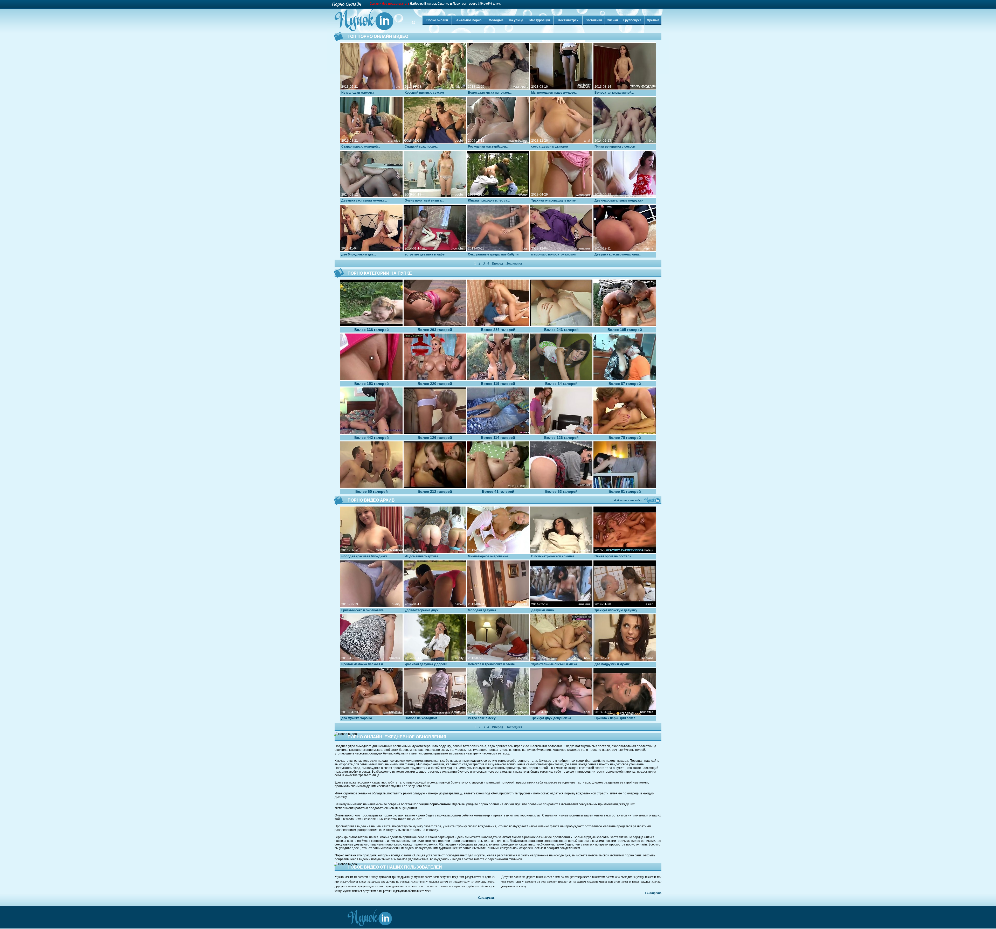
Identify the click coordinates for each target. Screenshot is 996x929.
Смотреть (486, 897)
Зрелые (653, 20)
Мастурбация (539, 20)
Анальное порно (468, 20)
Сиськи (612, 20)
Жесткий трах (567, 20)
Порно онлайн (437, 20)
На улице (516, 20)
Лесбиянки (593, 20)
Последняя (514, 263)
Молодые (496, 20)
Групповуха (632, 20)
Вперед (497, 263)
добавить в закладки (628, 500)
